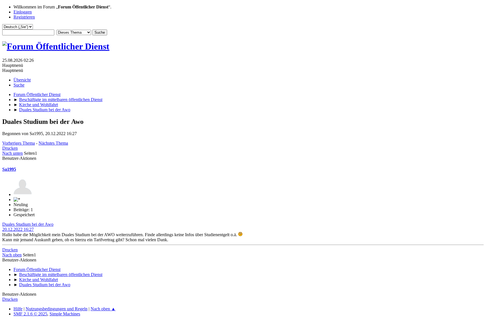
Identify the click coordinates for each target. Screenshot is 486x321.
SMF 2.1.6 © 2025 (30, 313)
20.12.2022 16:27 (18, 229)
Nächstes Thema (53, 143)
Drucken (10, 148)
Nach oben (12, 254)
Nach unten (12, 153)
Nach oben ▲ (103, 308)
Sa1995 (9, 169)
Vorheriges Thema (18, 143)
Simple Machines (65, 313)
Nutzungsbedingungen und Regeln (56, 308)
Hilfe (18, 308)
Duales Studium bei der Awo (27, 224)
